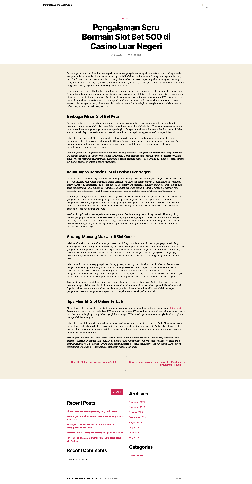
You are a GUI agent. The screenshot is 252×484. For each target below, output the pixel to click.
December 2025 (137, 402)
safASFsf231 (120, 55)
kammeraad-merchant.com (57, 5)
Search (69, 388)
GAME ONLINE (126, 18)
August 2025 (135, 422)
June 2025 (134, 432)
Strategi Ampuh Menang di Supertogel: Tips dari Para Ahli (95, 433)
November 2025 (137, 407)
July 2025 (134, 427)
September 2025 (137, 417)
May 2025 (134, 437)
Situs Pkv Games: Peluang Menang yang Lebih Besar (92, 411)
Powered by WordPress (109, 478)
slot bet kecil (175, 308)
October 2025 (136, 412)
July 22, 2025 (136, 55)
